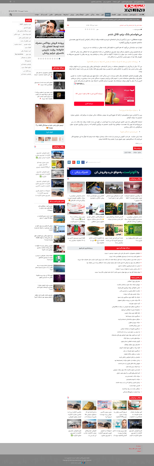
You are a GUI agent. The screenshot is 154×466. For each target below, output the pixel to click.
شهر (102, 15)
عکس (51, 15)
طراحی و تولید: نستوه (76, 463)
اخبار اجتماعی (131, 25)
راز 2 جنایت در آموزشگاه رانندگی (131, 392)
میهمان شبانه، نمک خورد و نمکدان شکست (128, 285)
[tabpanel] (49, 38)
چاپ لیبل (28, 54)
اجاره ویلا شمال (27, 34)
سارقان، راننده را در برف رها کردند (131, 389)
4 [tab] (52, 58)
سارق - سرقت (137, 152)
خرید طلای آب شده (26, 41)
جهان (119, 15)
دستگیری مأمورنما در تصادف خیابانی (130, 329)
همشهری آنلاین (133, 8)
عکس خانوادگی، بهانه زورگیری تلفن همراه (129, 288)
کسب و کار (44, 15)
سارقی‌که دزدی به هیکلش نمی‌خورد (130, 310)
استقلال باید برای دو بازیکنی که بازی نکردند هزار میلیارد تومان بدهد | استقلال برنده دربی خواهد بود (113, 263)
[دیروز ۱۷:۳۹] (59, 209)
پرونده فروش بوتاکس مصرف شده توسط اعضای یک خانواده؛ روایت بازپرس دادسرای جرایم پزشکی (49, 48)
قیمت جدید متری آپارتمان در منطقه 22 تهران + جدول (45, 217)
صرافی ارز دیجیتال (26, 58)
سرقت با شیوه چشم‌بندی (133, 379)
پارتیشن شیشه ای (26, 64)
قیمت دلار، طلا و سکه (135, 449)
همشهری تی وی (107, 2)
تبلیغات (139, 451)
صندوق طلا (28, 61)
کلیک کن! (48, 132)
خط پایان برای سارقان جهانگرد (132, 345)
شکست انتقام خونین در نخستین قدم (130, 291)
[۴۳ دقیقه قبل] (49, 29)
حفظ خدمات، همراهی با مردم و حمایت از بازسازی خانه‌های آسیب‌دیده (44, 258)
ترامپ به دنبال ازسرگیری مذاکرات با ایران (129, 266)
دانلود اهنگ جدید (26, 68)
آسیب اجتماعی (123, 25)
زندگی (92, 15)
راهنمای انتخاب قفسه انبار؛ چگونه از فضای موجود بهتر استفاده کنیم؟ (43, 296)
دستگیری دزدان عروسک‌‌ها (133, 316)
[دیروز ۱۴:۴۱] (59, 95)
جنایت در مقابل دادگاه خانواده (132, 354)
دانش (87, 15)
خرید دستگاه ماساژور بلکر (24, 31)
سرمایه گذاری (89, 104)
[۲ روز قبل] (59, 298)
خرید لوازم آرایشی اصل (25, 38)
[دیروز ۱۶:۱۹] (59, 229)
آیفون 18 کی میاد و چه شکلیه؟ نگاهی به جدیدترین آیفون (44, 276)
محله (97, 15)
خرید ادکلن (17, 34)
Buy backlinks (19, 54)
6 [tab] (47, 58)
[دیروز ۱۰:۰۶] (59, 278)
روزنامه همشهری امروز (139, 2)
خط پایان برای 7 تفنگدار (133, 281)
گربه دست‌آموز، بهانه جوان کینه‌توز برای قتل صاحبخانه (126, 335)
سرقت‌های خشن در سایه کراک (132, 338)
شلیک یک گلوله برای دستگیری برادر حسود (129, 297)
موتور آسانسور (27, 28)
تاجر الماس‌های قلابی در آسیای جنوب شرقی (128, 373)
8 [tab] (43, 58)
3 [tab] (54, 58)
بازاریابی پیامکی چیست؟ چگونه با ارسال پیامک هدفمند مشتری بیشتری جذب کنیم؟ (44, 248)
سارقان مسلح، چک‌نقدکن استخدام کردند (129, 319)
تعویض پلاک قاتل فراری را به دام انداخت (129, 364)
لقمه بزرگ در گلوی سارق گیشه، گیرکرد (129, 348)
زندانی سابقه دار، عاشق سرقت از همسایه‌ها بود (127, 360)
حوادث (37, 15)
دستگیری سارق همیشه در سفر (131, 351)
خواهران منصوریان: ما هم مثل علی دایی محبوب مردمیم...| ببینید (122, 253)
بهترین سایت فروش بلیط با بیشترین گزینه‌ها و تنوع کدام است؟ (45, 287)
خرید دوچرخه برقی (26, 51)
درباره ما (138, 446)
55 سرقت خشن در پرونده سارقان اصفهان (129, 300)
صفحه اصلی (139, 25)
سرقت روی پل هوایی (134, 323)
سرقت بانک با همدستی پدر (132, 376)
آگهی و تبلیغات (116, 2)
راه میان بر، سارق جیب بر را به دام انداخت (128, 332)
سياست (125, 15)
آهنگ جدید (28, 48)
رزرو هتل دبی (27, 71)
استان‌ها (65, 15)
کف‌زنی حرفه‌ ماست (134, 386)
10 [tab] (38, 58)
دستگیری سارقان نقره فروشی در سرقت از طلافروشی (126, 307)
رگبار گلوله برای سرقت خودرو (132, 313)
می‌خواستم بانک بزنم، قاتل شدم (125, 34)
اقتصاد (114, 15)
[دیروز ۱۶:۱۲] (59, 258)
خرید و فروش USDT (25, 24)
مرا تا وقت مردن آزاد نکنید (133, 367)
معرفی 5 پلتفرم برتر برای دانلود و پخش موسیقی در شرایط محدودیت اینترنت (43, 228)
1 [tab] (59, 58)
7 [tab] (45, 58)
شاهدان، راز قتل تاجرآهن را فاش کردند (129, 357)
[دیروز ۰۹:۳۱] (59, 75)
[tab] (123, 248)
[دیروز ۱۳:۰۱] (59, 85)
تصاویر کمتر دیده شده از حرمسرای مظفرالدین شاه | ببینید (124, 256)
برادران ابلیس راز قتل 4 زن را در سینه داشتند (128, 383)
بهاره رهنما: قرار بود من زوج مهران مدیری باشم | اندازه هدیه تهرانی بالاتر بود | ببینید (117, 272)
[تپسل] (75, 84)
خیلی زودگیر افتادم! (134, 326)
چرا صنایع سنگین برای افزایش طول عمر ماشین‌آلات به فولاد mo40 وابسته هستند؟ (43, 238)
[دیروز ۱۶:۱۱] (59, 268)
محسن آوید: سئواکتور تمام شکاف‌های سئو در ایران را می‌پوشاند (45, 208)
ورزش (72, 15)
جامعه (108, 15)
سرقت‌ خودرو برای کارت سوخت (131, 294)
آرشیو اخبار (133, 15)
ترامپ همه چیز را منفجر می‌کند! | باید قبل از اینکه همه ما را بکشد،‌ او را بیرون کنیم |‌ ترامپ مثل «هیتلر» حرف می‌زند (109, 260)
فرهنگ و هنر (79, 15)
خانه (140, 15)
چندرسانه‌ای (58, 15)
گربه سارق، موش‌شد (134, 304)
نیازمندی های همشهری (127, 2)
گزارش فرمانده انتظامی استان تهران (130, 341)
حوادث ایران (128, 152)
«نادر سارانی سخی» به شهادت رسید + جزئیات (128, 269)
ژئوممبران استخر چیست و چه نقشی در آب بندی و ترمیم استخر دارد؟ (44, 267)
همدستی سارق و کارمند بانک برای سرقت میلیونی (126, 370)
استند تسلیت (17, 44)
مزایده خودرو (27, 44)
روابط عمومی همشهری (96, 2)
